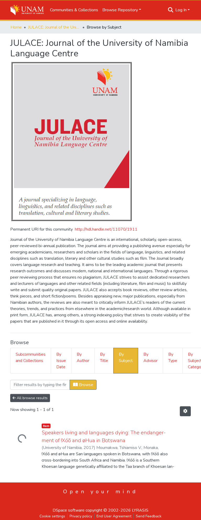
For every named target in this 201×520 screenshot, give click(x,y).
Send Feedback (148, 516)
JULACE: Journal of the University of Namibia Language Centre (54, 27)
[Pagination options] (185, 411)
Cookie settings (52, 516)
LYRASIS (140, 510)
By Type (172, 357)
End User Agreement (114, 516)
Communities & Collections (74, 10)
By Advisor (150, 357)
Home (16, 27)
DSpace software (69, 510)
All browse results (32, 398)
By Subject (126, 357)
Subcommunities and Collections (31, 357)
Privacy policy (81, 516)
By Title (104, 357)
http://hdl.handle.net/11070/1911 (106, 229)
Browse (85, 385)
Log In (181, 10)
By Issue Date (61, 360)
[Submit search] (170, 10)
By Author (83, 357)
